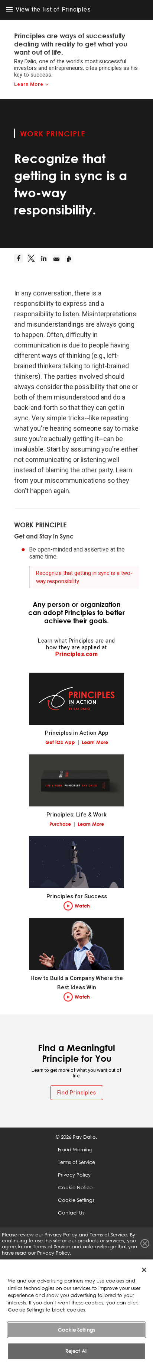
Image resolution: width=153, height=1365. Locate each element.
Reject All (76, 1351)
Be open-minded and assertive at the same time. (77, 553)
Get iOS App (60, 742)
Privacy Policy (74, 1175)
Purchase (60, 824)
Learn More (28, 84)
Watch (82, 906)
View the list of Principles (52, 9)
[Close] (144, 1270)
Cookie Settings (76, 1330)
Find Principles (76, 1093)
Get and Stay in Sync (44, 536)
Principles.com (76, 654)
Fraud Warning (75, 1149)
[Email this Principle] (58, 259)
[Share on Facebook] (20, 259)
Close (144, 1243)
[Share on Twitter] (33, 259)
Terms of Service (76, 1162)
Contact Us (71, 1213)
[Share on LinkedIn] (45, 259)
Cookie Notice (75, 1187)
